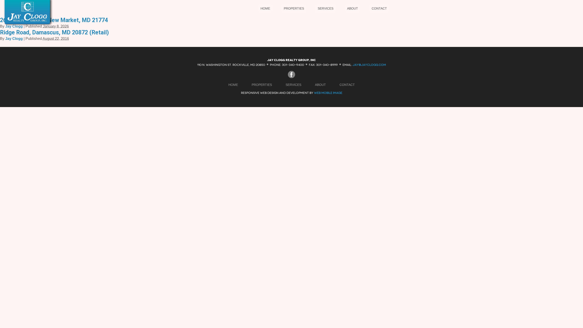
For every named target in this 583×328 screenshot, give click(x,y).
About (352, 8)
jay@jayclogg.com (369, 64)
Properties (294, 8)
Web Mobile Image (328, 93)
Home (265, 8)
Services (325, 8)
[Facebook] (291, 77)
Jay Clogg (14, 26)
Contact (379, 8)
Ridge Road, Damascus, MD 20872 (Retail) (54, 32)
